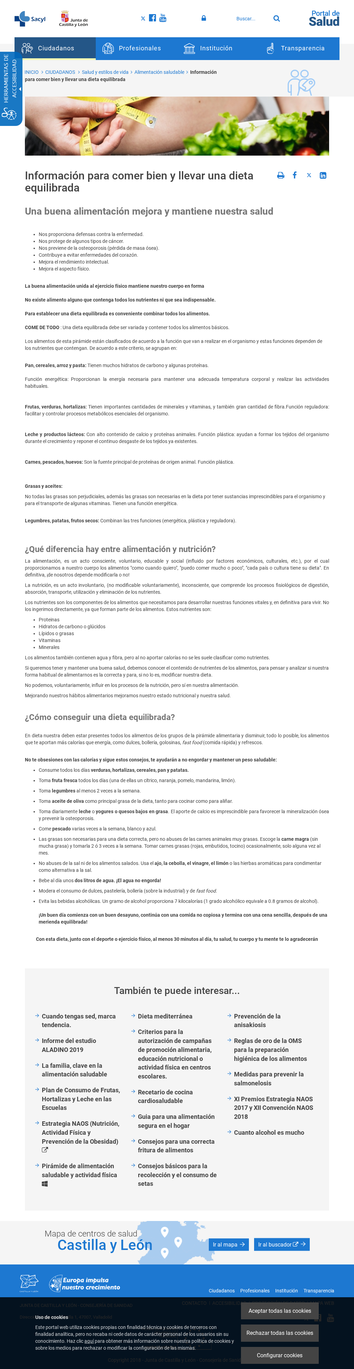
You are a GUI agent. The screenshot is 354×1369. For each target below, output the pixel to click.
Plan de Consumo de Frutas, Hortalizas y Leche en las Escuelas (81, 1098)
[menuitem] (55, 48)
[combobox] (252, 18)
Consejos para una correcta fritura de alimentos (176, 1146)
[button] (229, 1245)
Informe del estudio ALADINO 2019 (69, 1045)
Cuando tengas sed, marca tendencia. (79, 1021)
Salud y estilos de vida (105, 72)
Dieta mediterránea (165, 1016)
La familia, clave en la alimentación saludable (74, 1070)
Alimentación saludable (159, 72)
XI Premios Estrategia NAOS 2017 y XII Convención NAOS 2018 (273, 1107)
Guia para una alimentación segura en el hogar (176, 1121)
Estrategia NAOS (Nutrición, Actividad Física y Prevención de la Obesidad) (84, 1137)
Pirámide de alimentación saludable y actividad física (84, 1175)
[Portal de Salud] (324, 17)
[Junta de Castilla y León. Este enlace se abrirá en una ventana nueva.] (73, 18)
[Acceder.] (205, 18)
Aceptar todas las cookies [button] (280, 1311)
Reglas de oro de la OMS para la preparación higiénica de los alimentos (270, 1049)
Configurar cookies (279, 1355)
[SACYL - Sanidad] (30, 18)
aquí (89, 1341)
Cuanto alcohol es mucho (269, 1132)
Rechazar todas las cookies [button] (279, 1333)
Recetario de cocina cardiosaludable (165, 1097)
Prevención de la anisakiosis (257, 1021)
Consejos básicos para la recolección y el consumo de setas (177, 1174)
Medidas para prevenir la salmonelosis (269, 1079)
